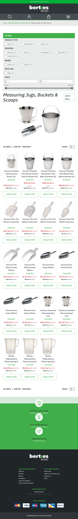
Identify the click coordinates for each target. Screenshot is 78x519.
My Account (47, 471)
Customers (22, 478)
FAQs (45, 478)
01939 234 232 (44, 1)
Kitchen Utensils (25, 23)
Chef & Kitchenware (14, 23)
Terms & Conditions (24, 481)
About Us (21, 471)
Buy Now (11, 176)
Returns (21, 476)
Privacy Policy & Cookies (26, 483)
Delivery (21, 474)
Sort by (17, 147)
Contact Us (47, 476)
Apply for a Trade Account (52, 474)
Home (5, 23)
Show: (65, 147)
